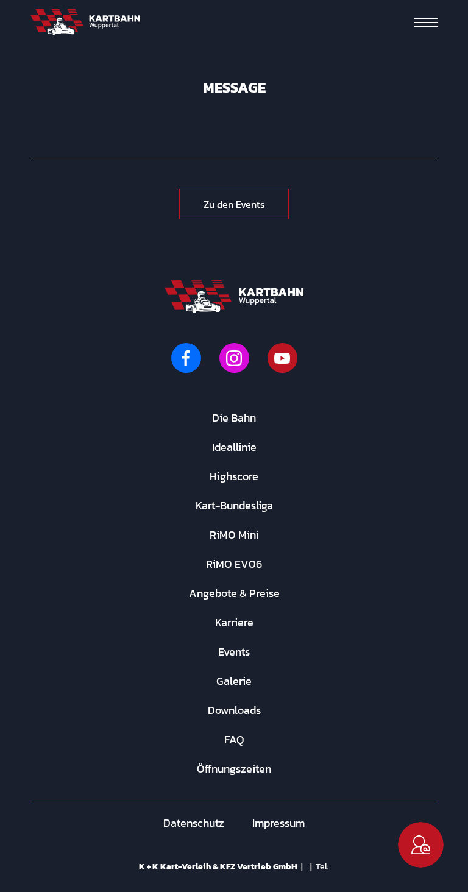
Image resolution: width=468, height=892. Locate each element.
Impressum (278, 823)
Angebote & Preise (234, 593)
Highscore (234, 476)
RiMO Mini (234, 534)
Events (234, 651)
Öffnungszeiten (234, 768)
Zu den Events (234, 204)
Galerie (234, 681)
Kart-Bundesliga (234, 505)
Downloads (234, 710)
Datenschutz (193, 823)
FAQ (234, 739)
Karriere (234, 622)
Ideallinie (234, 447)
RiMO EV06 (234, 564)
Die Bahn (234, 417)
